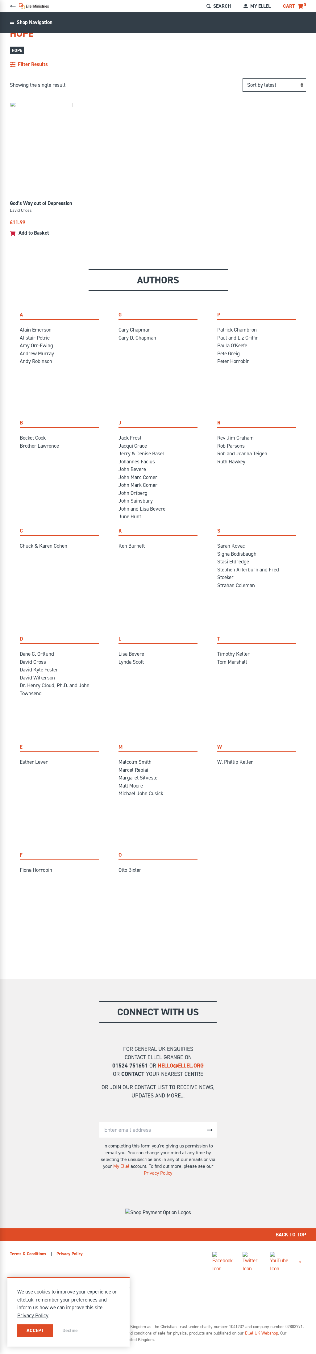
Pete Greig (228, 353)
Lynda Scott (131, 661)
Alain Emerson (36, 329)
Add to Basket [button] (34, 232)
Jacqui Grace (132, 445)
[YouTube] (279, 1262)
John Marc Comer (137, 477)
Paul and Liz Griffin (238, 337)
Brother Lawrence (39, 445)
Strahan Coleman (236, 585)
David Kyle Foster (39, 669)
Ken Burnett (131, 545)
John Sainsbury (135, 500)
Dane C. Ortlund (37, 653)
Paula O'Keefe (232, 345)
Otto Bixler (129, 870)
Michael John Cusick (140, 793)
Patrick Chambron (237, 329)
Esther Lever (34, 761)
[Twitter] (251, 1262)
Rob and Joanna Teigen (242, 453)
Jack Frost (129, 437)
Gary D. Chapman (137, 337)
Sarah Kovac (231, 545)
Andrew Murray (37, 353)
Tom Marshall (232, 661)
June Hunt (129, 516)
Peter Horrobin (233, 361)
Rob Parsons (231, 445)
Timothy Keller (233, 653)
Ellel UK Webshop (261, 1333)
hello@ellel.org (181, 1065)
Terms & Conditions (28, 1254)
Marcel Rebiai (133, 770)
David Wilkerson (37, 677)
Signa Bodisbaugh (236, 553)
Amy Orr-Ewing (36, 345)
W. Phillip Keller (235, 761)
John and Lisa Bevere (141, 508)
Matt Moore (130, 785)
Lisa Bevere (131, 653)
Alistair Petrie (35, 337)
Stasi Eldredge (233, 561)
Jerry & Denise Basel (141, 453)
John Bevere (132, 469)
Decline (70, 1330)
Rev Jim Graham (235, 437)
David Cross (33, 661)
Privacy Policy (158, 1173)
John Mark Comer (137, 485)
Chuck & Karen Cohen (43, 545)
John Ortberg (133, 493)
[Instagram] (300, 1262)
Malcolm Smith (135, 761)
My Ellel (121, 1166)
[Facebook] (222, 1262)
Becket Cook (33, 437)
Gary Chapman (134, 329)
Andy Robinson (36, 361)
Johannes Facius (136, 461)
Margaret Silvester (139, 777)
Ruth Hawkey (231, 461)
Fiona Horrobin (36, 870)
